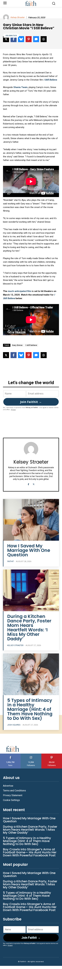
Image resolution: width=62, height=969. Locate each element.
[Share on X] (6, 355)
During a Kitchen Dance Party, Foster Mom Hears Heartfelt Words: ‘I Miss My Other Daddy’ (29, 627)
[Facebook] (28, 484)
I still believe (31, 345)
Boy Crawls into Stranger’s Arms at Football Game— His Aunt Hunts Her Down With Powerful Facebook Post (29, 852)
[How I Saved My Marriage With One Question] (31, 520)
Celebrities (11, 36)
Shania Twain (20, 87)
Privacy (13, 410)
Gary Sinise (17, 345)
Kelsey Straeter (17, 17)
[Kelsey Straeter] (6, 17)
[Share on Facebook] (14, 355)
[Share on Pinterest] (29, 355)
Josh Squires (13, 725)
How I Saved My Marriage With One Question (28, 550)
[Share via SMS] (36, 355)
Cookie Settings (11, 800)
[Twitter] (34, 484)
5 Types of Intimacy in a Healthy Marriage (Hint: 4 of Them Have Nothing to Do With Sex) (29, 709)
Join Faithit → (31, 402)
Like (10, 755)
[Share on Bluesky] (21, 355)
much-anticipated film (19, 291)
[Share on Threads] (44, 355)
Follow (31, 755)
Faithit (10, 561)
